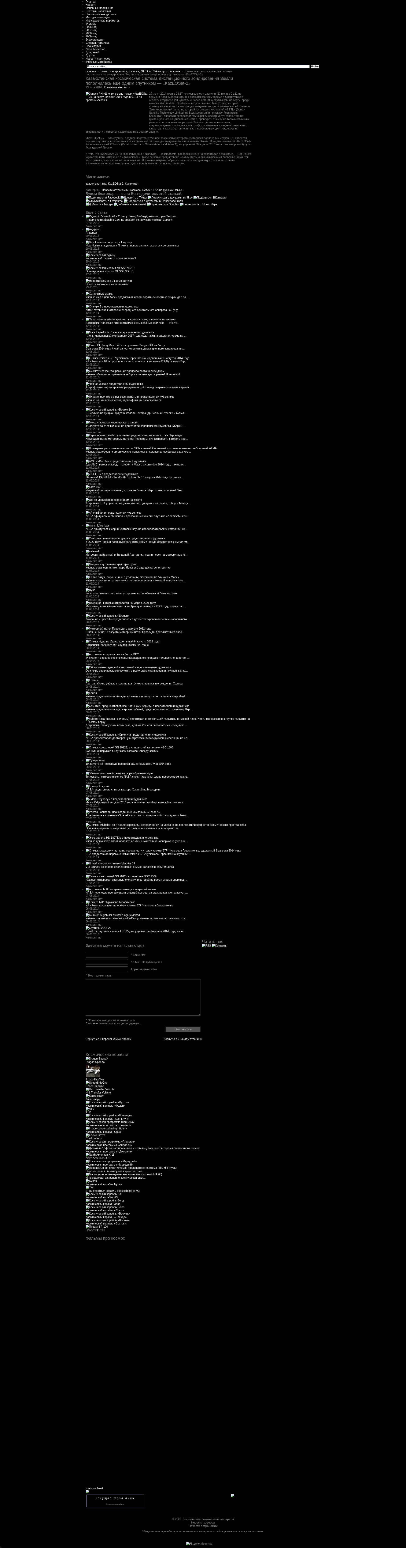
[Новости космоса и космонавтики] (109, 280)
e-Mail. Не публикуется (146, 962)
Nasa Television (95, 49)
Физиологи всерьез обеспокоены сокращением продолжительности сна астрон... (138, 657)
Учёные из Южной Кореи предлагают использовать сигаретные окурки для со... (137, 297)
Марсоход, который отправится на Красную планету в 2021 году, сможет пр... (136, 606)
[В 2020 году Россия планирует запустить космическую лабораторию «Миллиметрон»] (125, 538)
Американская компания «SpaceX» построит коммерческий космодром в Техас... (138, 815)
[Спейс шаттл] (96, 1135)
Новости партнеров (98, 58)
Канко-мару (93, 1099)
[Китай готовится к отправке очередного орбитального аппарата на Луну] (112, 306)
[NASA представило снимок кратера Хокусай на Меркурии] (97, 786)
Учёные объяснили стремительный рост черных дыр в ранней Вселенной (133, 374)
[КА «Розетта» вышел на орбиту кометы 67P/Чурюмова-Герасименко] (110, 902)
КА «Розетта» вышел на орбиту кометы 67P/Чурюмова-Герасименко (129, 905)
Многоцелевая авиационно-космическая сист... (116, 1177)
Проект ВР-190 (95, 1230)
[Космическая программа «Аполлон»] (110, 1141)
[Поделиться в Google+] (163, 204)
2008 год (91, 33)
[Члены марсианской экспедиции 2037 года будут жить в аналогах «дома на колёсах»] (120, 332)
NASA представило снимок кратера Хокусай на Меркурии (123, 789)
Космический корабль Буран (104, 1184)
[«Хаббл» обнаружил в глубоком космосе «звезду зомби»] (129, 747)
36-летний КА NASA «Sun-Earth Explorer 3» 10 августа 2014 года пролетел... (135, 477)
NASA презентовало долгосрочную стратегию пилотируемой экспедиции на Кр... (138, 738)
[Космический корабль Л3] (103, 1194)
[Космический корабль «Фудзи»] (107, 1102)
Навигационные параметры (103, 20)
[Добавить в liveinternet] (130, 204)
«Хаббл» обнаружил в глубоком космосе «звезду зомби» (122, 750)
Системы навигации (98, 11)
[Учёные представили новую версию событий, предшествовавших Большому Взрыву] (137, 705)
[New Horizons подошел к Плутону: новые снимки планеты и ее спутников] (109, 242)
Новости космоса (203, 1522)
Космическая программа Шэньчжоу (108, 1125)
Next (100, 1488)
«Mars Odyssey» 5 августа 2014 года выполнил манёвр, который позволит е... (136, 802)
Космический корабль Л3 (102, 1197)
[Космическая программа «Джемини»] (142, 1148)
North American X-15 (98, 1158)
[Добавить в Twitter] (134, 197)
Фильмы (91, 23)
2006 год (91, 27)
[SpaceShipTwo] (93, 1076)
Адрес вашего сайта (144, 969)
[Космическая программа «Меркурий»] (111, 1161)
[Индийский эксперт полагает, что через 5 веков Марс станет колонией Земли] (94, 486)
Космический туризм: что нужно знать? (111, 258)
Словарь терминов (98, 42)
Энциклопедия (95, 39)
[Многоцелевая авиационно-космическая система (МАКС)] (124, 1174)
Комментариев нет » (117, 87)
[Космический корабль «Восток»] (107, 1220)
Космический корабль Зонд (103, 1203)
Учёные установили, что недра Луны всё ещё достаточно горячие (128, 567)
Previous (91, 1488)
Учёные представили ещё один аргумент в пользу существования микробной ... (137, 696)
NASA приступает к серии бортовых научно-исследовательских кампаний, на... (137, 529)
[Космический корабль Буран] (91, 1180)
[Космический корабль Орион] (106, 1128)
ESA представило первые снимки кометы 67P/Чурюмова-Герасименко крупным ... (138, 854)
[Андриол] (93, 229)
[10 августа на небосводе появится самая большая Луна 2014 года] (95, 760)
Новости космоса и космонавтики (107, 284)
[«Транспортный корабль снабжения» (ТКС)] (90, 1187)
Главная (91, 1)
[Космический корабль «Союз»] (105, 1207)
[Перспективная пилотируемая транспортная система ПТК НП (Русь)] (131, 1167)
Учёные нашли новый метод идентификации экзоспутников (124, 400)
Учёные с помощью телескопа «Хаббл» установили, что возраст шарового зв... (137, 918)
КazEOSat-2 (115, 183)
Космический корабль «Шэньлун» (107, 1118)
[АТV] (90, 1108)
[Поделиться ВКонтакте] (209, 197)
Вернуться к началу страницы (182, 1039)
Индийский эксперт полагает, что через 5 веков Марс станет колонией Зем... (135, 490)
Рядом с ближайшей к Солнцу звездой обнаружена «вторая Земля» (129, 219)
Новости (91, 4)
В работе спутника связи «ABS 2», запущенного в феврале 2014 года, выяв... (136, 931)
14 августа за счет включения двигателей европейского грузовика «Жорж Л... (136, 425)
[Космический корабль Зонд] (105, 1200)
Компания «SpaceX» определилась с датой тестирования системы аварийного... (137, 619)
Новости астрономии (203, 1526)
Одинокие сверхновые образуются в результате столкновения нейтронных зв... (137, 670)
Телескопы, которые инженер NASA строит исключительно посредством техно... (137, 776)
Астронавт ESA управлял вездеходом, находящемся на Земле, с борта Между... (138, 503)
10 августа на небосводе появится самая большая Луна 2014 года (128, 763)
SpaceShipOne (95, 1086)
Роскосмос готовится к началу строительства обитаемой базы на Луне (131, 593)
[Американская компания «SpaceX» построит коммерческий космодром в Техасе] (123, 811)
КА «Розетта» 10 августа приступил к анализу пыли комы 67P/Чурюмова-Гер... (136, 361)
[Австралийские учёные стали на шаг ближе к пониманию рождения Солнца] (92, 680)
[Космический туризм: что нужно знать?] (100, 255)
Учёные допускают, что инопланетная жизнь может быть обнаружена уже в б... (136, 841)
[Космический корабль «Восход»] (108, 1213)
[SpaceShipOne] (96, 1082)
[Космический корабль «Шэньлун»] (109, 1115)
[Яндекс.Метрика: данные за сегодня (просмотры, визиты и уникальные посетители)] (199, 1543)
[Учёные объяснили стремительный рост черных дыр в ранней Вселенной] (125, 371)
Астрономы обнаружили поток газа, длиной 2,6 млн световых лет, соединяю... (136, 725)
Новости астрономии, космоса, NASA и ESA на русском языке (140, 71)
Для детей (92, 52)
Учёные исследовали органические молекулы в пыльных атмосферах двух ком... (138, 451)
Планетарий (93, 46)
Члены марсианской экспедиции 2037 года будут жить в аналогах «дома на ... (136, 335)
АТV (88, 1112)
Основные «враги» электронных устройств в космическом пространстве (132, 828)
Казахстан (131, 183)
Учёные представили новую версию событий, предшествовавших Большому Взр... (139, 709)
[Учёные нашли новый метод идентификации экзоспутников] (130, 396)
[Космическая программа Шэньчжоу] (110, 1122)
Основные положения (99, 8)
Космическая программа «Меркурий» (109, 1164)
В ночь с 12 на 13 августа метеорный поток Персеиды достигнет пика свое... (135, 632)
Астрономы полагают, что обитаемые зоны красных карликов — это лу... (132, 322)
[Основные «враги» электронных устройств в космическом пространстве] (166, 824)
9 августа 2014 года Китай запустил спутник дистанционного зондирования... (135, 348)
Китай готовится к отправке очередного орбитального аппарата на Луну (132, 310)
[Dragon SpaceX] (97, 1058)
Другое (90, 55)
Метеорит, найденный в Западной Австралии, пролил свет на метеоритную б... (136, 554)
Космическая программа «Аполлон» (109, 1145)
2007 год (91, 30)
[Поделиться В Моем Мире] (198, 204)
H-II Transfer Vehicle (98, 1092)
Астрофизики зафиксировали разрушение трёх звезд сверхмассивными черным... (138, 387)
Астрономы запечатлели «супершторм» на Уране (117, 644)
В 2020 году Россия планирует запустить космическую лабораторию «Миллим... (137, 541)
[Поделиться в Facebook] (103, 197)
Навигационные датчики (101, 14)
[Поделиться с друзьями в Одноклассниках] (153, 201)
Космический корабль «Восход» (106, 1217)
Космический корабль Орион (104, 1131)
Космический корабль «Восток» (106, 1223)
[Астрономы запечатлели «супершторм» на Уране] (122, 641)
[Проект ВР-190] (97, 1226)
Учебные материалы (99, 61)
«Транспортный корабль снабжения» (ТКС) (113, 1190)
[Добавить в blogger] (100, 204)
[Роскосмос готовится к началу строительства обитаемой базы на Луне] (90, 590)
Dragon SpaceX (95, 1062)
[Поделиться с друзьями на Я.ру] (170, 197)
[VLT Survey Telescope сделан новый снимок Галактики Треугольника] (110, 863)
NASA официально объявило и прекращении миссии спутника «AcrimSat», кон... (137, 516)
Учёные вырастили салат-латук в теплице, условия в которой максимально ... (136, 580)
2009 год (91, 36)
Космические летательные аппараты (208, 1519)
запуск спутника (96, 183)
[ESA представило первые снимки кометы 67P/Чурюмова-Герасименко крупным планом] (163, 850)
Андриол (91, 232)
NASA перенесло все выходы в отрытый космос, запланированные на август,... (137, 892)
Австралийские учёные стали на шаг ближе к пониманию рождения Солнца (134, 683)
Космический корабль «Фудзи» (105, 1105)
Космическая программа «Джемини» (109, 1151)
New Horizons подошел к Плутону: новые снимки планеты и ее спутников (133, 245)
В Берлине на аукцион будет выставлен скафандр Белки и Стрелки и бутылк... (137, 413)
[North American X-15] (100, 1154)
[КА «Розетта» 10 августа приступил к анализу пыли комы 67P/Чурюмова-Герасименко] (137, 358)
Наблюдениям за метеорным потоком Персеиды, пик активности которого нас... (137, 438)
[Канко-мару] (95, 1095)
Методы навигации (98, 17)
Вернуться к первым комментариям (108, 1039)
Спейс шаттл (94, 1138)
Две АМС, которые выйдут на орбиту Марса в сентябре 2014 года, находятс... (136, 464)
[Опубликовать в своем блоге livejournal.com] (105, 201)
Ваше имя (138, 954)
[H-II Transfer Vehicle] (100, 1089)
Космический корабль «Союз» (105, 1210)
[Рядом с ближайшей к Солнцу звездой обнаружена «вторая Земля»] (131, 216)
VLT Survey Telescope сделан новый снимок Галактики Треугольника (130, 866)
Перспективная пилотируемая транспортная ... (115, 1171)
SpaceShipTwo (95, 1079)
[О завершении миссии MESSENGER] (110, 267)
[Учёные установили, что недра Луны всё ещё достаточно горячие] (111, 564)
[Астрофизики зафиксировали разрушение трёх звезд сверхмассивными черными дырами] (114, 383)
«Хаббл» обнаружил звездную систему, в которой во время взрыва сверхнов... (136, 879)
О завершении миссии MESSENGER (109, 271)
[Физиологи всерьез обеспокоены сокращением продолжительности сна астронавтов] (112, 654)
